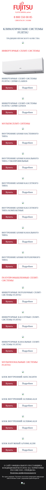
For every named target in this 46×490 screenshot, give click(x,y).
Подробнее (27, 87)
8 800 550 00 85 (23, 17)
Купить (9, 87)
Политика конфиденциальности (23, 473)
